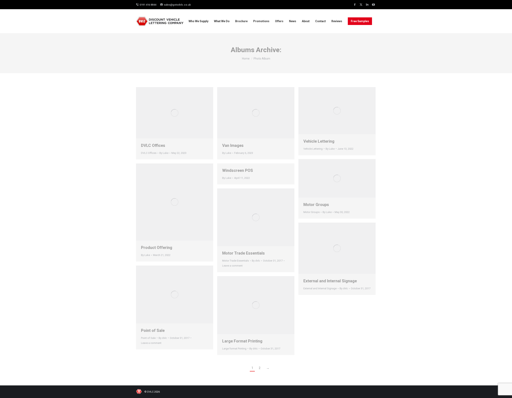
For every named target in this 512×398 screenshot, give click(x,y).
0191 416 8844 (148, 4)
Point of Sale (153, 330)
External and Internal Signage (330, 281)
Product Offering (156, 247)
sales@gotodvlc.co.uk (177, 4)
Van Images (233, 145)
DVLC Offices (153, 145)
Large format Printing (234, 348)
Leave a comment (232, 265)
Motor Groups (316, 204)
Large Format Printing (242, 341)
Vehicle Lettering (318, 141)
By (163, 152)
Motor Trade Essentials (243, 253)
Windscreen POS (237, 170)
